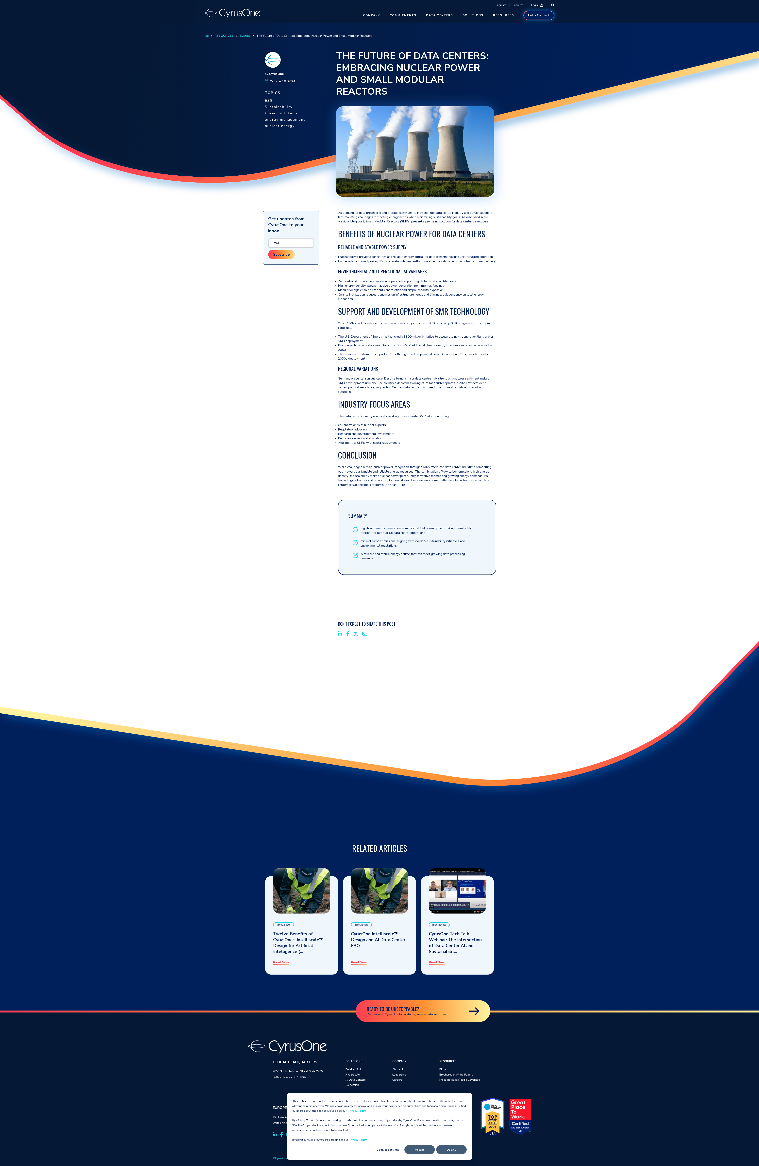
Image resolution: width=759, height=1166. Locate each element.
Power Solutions (281, 113)
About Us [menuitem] (398, 1069)
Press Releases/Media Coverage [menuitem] (459, 1080)
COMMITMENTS (403, 15)
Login (534, 5)
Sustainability (279, 107)
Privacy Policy (356, 1110)
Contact (501, 5)
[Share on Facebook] (347, 634)
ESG (269, 100)
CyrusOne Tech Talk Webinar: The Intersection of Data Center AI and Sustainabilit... (455, 943)
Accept (419, 1149)
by (274, 74)
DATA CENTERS (439, 15)
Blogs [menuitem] (443, 1069)
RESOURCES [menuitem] (447, 1061)
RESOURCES (503, 15)
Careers (518, 5)
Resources (224, 36)
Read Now (281, 962)
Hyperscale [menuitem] (353, 1075)
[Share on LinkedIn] (340, 634)
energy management (285, 119)
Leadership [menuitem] (399, 1075)
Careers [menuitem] (397, 1080)
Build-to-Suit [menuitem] (354, 1069)
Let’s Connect (538, 15)
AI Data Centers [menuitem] (356, 1080)
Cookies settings (388, 1149)
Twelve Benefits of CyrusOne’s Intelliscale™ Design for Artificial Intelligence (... (298, 943)
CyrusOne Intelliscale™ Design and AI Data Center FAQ (378, 940)
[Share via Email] (364, 634)
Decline (451, 1149)
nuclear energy (280, 125)
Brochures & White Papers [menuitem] (456, 1075)
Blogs (245, 36)
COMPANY (371, 15)
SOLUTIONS (473, 15)
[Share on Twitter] (355, 634)
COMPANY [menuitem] (399, 1061)
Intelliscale (284, 925)
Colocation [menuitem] (352, 1085)
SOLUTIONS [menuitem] (354, 1061)
